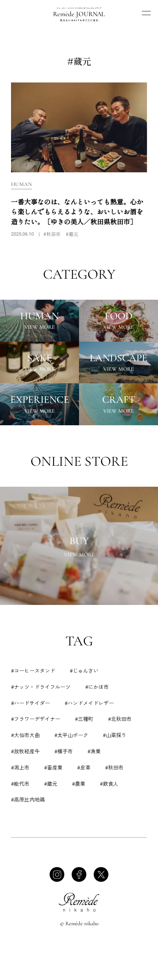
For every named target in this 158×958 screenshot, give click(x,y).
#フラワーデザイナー (35, 718)
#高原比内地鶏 (28, 799)
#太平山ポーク (71, 735)
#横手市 (63, 751)
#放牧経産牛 (25, 751)
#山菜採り (114, 735)
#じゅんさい (84, 670)
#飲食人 (109, 783)
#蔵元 (50, 783)
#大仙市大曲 (25, 735)
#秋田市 (114, 767)
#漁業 (94, 751)
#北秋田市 (120, 718)
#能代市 (20, 783)
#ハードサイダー (30, 703)
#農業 (78, 783)
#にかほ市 (97, 686)
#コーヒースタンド (33, 670)
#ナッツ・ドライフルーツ (41, 686)
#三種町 (84, 718)
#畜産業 (53, 767)
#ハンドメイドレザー (89, 703)
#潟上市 (20, 767)
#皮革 (83, 767)
